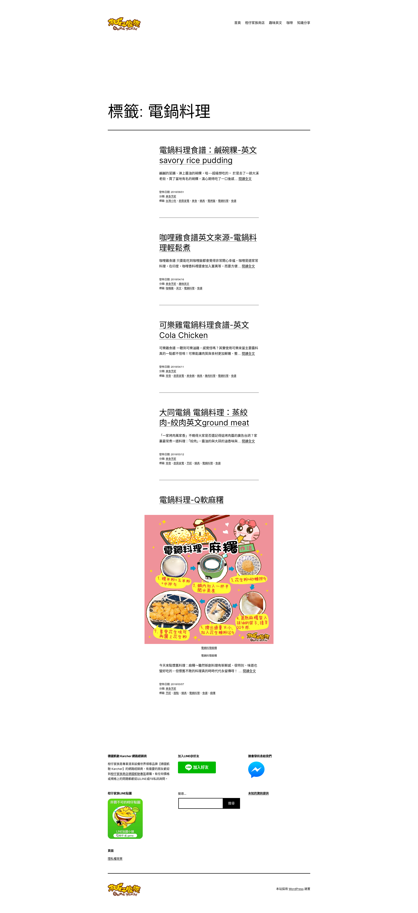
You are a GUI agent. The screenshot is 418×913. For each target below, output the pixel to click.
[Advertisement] (209, 73)
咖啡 (289, 23)
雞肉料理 (210, 376)
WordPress (296, 889)
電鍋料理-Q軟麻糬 (191, 500)
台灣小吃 (171, 201)
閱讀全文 (245, 178)
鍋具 (202, 201)
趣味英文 (275, 23)
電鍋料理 (223, 201)
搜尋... (182, 793)
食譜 (233, 201)
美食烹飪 (171, 196)
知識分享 (303, 23)
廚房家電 (184, 201)
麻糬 (212, 693)
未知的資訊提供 (258, 793)
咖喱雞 (170, 288)
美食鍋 (190, 376)
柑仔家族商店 (255, 23)
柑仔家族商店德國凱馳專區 (128, 774)
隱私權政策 (115, 858)
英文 (178, 288)
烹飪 (189, 463)
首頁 (237, 23)
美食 (194, 201)
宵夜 (168, 376)
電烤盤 (211, 201)
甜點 (176, 693)
